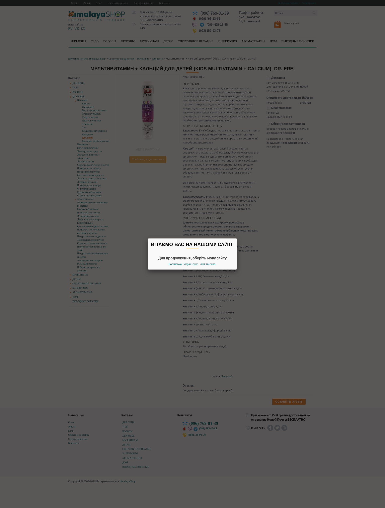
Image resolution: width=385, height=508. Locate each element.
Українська (190, 264)
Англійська (207, 264)
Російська (175, 264)
